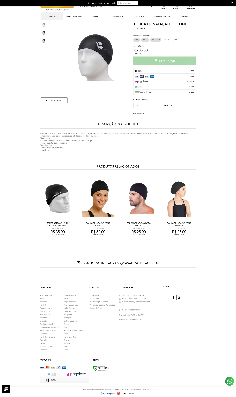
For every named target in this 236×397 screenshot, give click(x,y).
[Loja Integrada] (108, 393)
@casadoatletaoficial (139, 263)
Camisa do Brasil (46, 324)
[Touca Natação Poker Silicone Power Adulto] (57, 212)
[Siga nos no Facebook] (173, 297)
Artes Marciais (46, 295)
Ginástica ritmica (47, 346)
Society (67, 343)
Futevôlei (43, 340)
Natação (67, 317)
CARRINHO (190, 6)
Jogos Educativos (71, 305)
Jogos (66, 298)
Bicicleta (43, 321)
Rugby (66, 340)
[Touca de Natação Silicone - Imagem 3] (43, 41)
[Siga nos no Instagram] (178, 297)
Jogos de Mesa (70, 301)
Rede (66, 333)
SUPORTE (176, 9)
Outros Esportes (70, 321)
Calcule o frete (140, 100)
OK (167, 105)
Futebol (43, 305)
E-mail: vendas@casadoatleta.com (136, 301)
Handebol (43, 349)
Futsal (42, 343)
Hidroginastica (70, 295)
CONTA (164, 9)
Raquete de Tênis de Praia (74, 330)
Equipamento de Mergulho (50, 327)
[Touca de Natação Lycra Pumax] (98, 212)
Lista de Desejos (56, 100)
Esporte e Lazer (46, 308)
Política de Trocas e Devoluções (102, 305)
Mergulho (68, 314)
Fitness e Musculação (48, 330)
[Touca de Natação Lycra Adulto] (139, 212)
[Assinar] (143, 3)
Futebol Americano (47, 337)
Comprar (166, 61)
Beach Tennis (45, 314)
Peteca (66, 324)
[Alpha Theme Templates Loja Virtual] (125, 393)
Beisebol (43, 317)
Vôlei (66, 349)
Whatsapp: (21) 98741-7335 (134, 298)
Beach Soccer (45, 311)
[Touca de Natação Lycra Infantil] (179, 212)
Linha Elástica (69, 308)
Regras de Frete (95, 308)
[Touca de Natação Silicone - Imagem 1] (43, 25)
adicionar (59, 245)
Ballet (42, 298)
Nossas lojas (94, 298)
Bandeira (43, 301)
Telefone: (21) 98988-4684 (133, 295)
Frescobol (44, 333)
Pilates (66, 327)
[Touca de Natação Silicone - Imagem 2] (43, 33)
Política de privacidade (98, 301)
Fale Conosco (94, 295)
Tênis (66, 346)
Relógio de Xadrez (71, 337)
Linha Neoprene (70, 311)
